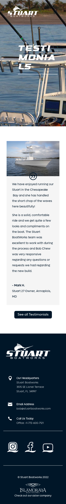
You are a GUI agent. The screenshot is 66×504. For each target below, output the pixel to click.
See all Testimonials (33, 314)
